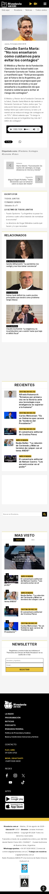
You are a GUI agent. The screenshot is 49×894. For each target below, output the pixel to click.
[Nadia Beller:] (11, 596)
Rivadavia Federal (14, 729)
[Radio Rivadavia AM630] (11, 4)
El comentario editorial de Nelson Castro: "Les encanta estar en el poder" (31, 463)
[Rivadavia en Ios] (14, 806)
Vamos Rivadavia (22, 440)
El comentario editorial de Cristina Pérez (30, 433)
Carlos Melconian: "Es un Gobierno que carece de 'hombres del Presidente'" (31, 419)
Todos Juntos (12, 199)
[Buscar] (44, 514)
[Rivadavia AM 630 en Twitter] (25, 775)
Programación (12, 718)
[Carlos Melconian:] (11, 626)
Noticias (9, 721)
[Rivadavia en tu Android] (14, 799)
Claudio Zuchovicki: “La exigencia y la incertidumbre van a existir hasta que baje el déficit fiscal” (24, 331)
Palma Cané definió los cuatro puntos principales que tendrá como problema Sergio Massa (22, 297)
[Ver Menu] (45, 3)
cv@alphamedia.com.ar (24, 855)
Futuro (15, 154)
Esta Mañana (12, 293)
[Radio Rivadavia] (15, 704)
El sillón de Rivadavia (15, 261)
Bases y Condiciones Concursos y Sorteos (21, 737)
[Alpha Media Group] (24, 881)
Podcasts (10, 725)
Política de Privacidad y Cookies (18, 733)
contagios (34, 151)
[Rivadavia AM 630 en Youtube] (10, 782)
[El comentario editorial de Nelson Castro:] (11, 579)
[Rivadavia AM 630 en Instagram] (16, 775)
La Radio (9, 714)
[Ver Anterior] (10, 165)
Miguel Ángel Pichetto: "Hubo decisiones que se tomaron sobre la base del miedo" (20, 182)
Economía (7, 154)
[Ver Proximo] (39, 179)
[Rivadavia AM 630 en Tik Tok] (23, 782)
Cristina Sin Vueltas (27, 391)
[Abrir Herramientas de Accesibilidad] (43, 888)
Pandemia (23, 151)
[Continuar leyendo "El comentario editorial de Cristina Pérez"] (10, 431)
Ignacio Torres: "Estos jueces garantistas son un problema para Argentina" (24, 559)
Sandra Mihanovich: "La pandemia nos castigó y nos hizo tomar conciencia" (22, 265)
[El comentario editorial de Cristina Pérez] (11, 612)
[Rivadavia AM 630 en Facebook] (8, 775)
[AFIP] (24, 868)
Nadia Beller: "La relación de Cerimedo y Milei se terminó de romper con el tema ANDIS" (29, 447)
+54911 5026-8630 (13, 761)
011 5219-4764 (11, 753)
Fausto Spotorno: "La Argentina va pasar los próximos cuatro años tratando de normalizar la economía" (24, 216)
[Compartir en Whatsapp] (20, 142)
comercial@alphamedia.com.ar (14, 852)
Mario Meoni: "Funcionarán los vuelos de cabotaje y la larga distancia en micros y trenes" (29, 168)
